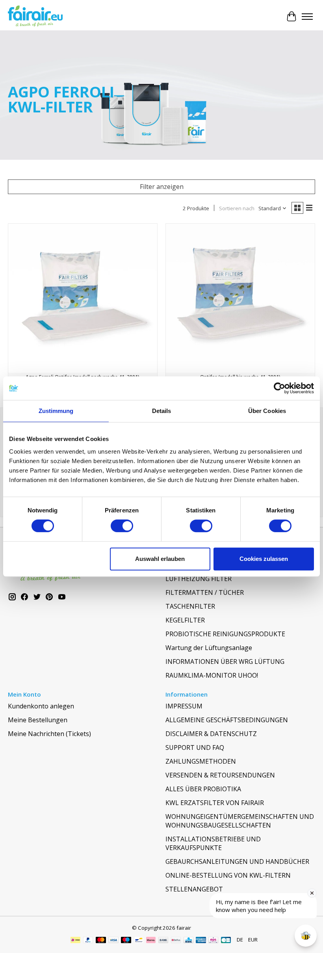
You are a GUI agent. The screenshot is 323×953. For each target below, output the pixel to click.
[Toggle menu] (307, 16)
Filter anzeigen (162, 186)
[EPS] (213, 941)
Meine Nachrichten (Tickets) (49, 733)
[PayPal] (88, 941)
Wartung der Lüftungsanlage (208, 647)
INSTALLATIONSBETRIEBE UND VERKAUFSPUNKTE (213, 843)
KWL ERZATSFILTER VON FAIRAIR (214, 802)
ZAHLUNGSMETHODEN (200, 761)
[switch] (122, 525)
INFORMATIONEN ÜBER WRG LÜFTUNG (224, 661)
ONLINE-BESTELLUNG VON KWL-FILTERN (228, 875)
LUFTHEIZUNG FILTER (198, 578)
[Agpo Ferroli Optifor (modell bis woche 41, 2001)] (240, 298)
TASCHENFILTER (190, 606)
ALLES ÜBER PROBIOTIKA (203, 789)
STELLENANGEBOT (194, 889)
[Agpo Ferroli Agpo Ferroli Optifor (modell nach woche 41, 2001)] (82, 298)
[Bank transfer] (163, 941)
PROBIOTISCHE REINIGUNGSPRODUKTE (225, 634)
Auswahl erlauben (160, 558)
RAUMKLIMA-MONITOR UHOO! (211, 675)
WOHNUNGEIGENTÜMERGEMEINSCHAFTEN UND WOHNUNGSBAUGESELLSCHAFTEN (239, 821)
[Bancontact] (139, 941)
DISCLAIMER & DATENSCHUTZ (211, 733)
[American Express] (201, 941)
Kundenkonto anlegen (41, 706)
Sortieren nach (236, 208)
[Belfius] (176, 941)
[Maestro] (126, 941)
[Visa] (113, 941)
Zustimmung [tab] (56, 410)
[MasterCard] (101, 941)
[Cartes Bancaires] (226, 941)
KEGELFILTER (185, 620)
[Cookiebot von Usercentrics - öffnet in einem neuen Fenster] (279, 388)
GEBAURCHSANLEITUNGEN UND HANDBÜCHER (237, 861)
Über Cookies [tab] (267, 410)
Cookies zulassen (263, 558)
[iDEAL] (75, 941)
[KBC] (188, 941)
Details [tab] (161, 410)
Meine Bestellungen (37, 720)
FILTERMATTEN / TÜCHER (204, 592)
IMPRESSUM (183, 706)
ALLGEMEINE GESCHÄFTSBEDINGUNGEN (226, 720)
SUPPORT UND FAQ (194, 747)
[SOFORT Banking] (151, 941)
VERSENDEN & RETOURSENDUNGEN (220, 775)
